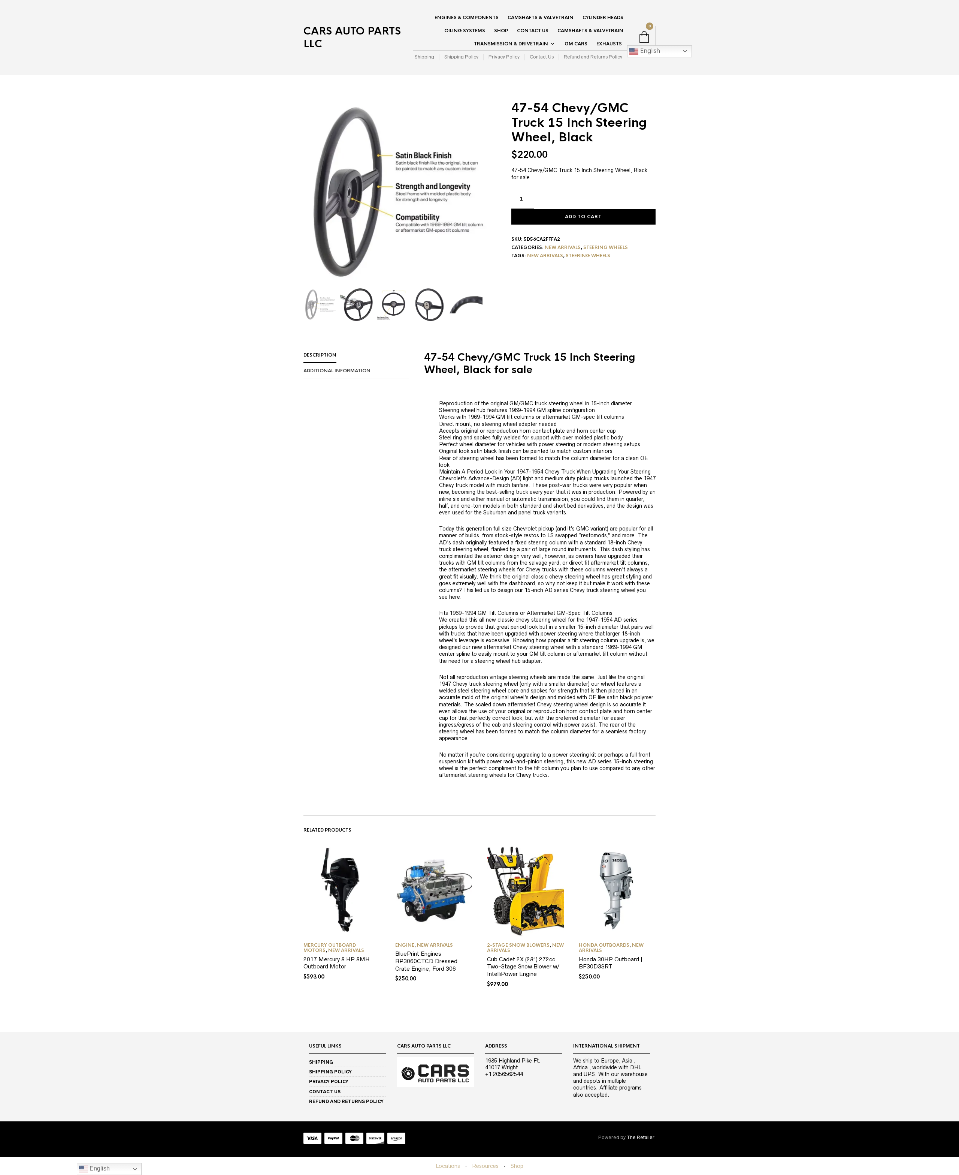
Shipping (424, 57)
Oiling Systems (464, 31)
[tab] (356, 355)
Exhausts (609, 44)
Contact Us (532, 31)
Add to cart (583, 217)
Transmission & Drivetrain (511, 44)
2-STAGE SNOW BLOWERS (518, 945)
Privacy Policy (504, 57)
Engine (404, 945)
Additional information (336, 371)
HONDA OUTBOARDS (604, 945)
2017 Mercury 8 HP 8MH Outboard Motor (336, 963)
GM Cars (576, 44)
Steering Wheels (605, 247)
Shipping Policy (461, 57)
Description (319, 355)
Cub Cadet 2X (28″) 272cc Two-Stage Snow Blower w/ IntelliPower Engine (523, 966)
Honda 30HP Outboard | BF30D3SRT (610, 963)
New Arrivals (563, 247)
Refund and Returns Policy (593, 57)
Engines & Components (467, 18)
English (649, 51)
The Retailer (640, 1137)
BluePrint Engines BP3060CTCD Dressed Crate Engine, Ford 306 (426, 960)
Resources (485, 1166)
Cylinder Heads (603, 18)
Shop (501, 31)
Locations (448, 1166)
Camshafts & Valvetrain (541, 18)
